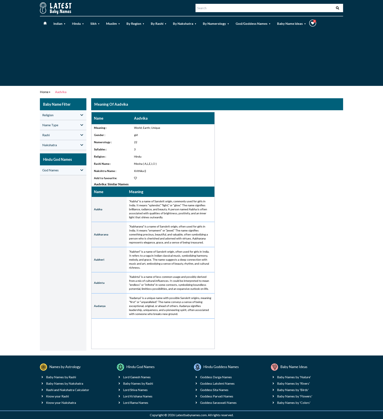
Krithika (139, 171)
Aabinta (99, 282)
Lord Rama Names (135, 402)
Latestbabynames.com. (192, 415)
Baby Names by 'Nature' (294, 377)
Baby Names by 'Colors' (293, 402)
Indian (59, 23)
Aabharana (101, 234)
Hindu (78, 23)
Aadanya (100, 306)
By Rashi (159, 23)
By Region (135, 23)
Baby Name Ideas (291, 23)
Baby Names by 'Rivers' (293, 383)
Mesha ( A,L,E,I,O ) (145, 163)
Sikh (95, 23)
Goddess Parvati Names (216, 396)
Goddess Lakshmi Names (217, 383)
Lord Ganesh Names (137, 377)
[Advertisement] (191, 58)
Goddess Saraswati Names (218, 402)
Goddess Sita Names (214, 390)
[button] (312, 23)
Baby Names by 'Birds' (293, 390)
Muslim (113, 23)
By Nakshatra (184, 23)
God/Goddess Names (253, 23)
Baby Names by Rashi (61, 377)
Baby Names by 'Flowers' (294, 396)
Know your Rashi (57, 396)
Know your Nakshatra (61, 402)
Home (44, 92)
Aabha (98, 209)
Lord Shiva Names (135, 390)
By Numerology (216, 23)
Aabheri (99, 259)
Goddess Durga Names (216, 377)
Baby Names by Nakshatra (64, 383)
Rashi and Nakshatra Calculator (67, 390)
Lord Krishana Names (137, 396)
